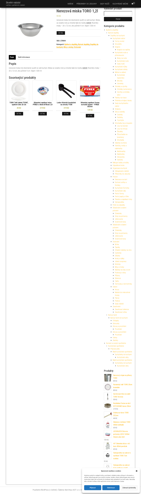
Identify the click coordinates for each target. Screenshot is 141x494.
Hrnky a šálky (119, 258)
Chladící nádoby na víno (123, 250)
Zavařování (116, 306)
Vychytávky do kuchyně (123, 354)
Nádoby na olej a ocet (122, 270)
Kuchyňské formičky (122, 188)
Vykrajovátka (119, 202)
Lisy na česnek (122, 126)
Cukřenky (118, 253)
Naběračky (121, 154)
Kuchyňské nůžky (121, 67)
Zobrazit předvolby (129, 488)
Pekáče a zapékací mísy (123, 199)
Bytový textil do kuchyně (119, 318)
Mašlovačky (121, 151)
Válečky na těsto (121, 143)
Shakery (118, 109)
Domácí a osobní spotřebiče (116, 343)
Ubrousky (116, 323)
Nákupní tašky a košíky (121, 163)
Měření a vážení (120, 72)
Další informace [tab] (24, 57)
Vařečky (120, 160)
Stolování (77, 47)
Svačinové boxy (120, 222)
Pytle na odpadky (119, 205)
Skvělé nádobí (13, 2)
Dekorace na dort (121, 179)
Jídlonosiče (119, 219)
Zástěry (115, 340)
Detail (60, 33)
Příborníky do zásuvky (87, 4)
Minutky (119, 81)
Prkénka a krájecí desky (123, 100)
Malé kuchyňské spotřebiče (122, 352)
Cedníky (120, 115)
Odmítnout (111, 488)
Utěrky (115, 338)
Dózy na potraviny (121, 216)
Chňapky (116, 321)
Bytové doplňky (83, 44)
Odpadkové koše (118, 165)
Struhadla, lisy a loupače (123, 123)
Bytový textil (112, 315)
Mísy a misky (68, 47)
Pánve (117, 298)
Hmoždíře (118, 44)
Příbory (117, 275)
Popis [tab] (12, 57)
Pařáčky (120, 117)
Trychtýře (120, 120)
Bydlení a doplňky (70, 44)
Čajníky (117, 247)
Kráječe (117, 47)
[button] (136, 471)
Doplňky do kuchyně (117, 36)
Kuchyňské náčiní (120, 4)
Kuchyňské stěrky (121, 69)
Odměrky (120, 83)
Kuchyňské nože (123, 61)
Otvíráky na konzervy (124, 89)
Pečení (115, 177)
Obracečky (121, 157)
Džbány (117, 256)
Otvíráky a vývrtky (121, 86)
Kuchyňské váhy (123, 357)
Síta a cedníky (120, 112)
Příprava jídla (115, 349)
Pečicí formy (119, 194)
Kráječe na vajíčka (123, 50)
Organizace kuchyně (120, 168)
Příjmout (93, 488)
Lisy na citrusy (122, 129)
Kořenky (118, 264)
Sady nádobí (119, 304)
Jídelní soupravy (120, 261)
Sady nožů (104, 4)
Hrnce (117, 290)
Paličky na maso (121, 98)
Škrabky (120, 131)
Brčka (117, 244)
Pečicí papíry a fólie (122, 196)
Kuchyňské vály (120, 191)
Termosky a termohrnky (123, 284)
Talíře (117, 281)
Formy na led (119, 41)
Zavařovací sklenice (122, 309)
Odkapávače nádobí (122, 171)
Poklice (117, 301)
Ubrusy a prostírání (119, 326)
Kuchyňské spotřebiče (116, 346)
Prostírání (118, 329)
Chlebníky (118, 213)
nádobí (88, 23)
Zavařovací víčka (121, 312)
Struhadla (120, 140)
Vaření (70, 4)
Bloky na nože (122, 58)
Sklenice (118, 278)
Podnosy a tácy (120, 273)
